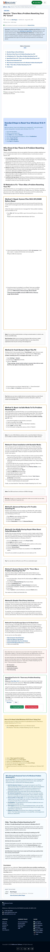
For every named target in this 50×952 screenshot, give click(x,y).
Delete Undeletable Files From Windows (17, 641)
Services (4, 923)
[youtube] (28, 948)
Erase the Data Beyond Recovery (15, 642)
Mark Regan (14, 19)
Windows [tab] (9, 702)
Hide (25, 47)
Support (4, 926)
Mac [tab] (16, 702)
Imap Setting (39, 932)
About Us (4, 921)
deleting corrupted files (26, 31)
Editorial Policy (31, 25)
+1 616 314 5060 (8, 910)
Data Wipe (6, 10)
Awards (4, 928)
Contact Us (5, 925)
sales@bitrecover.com (10, 914)
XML (19, 928)
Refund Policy (21, 925)
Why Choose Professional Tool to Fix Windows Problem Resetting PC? (24, 62)
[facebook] (18, 948)
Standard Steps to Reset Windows (15, 52)
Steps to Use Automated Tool (14, 60)
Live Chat (37, 2)
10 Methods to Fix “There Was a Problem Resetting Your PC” (22, 56)
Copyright (20, 926)
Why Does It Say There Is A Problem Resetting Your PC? (21, 54)
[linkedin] (25, 948)
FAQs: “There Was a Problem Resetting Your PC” (19, 64)
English (39, 921)
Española (40, 925)
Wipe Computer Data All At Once (15, 637)
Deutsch (40, 923)
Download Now (18, 707)
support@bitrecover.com (10, 912)
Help (37, 934)
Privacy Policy (21, 923)
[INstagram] (32, 948)
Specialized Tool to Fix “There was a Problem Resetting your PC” (23, 58)
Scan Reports (5, 930)
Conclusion (10, 67)
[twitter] (21, 948)
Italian (38, 927)
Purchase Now (32, 707)
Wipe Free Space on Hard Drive (15, 639)
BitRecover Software (17, 944)
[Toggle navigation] (45, 2)
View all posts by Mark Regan (17, 895)
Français (40, 928)
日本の (41, 930)
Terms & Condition (23, 921)
